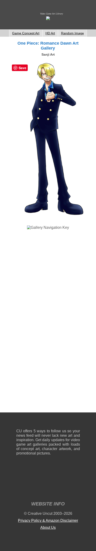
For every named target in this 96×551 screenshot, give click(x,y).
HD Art (50, 33)
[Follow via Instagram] (34, 421)
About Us (48, 528)
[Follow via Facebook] (48, 421)
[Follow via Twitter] (62, 421)
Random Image (72, 33)
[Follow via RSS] (19, 421)
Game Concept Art (25, 33)
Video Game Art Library (51, 13)
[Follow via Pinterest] (76, 421)
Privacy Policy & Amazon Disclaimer (48, 520)
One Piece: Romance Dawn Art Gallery (48, 45)
